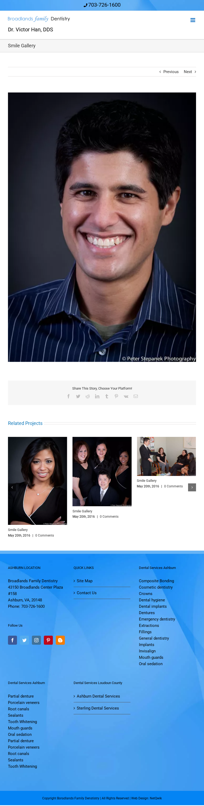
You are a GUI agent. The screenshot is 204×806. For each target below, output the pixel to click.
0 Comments (45, 536)
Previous (171, 71)
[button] (12, 488)
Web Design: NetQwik (146, 799)
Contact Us (87, 593)
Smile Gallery (19, 531)
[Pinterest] (48, 640)
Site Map (84, 581)
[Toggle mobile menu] (193, 20)
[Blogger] (60, 640)
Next (188, 71)
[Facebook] (12, 640)
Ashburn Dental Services (98, 697)
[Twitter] (24, 640)
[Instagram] (36, 640)
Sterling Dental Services (98, 709)
